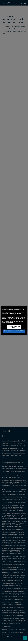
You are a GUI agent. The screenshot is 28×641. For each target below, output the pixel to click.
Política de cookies (9, 322)
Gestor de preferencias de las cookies (14, 327)
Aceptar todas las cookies (19, 331)
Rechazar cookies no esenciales (8, 331)
